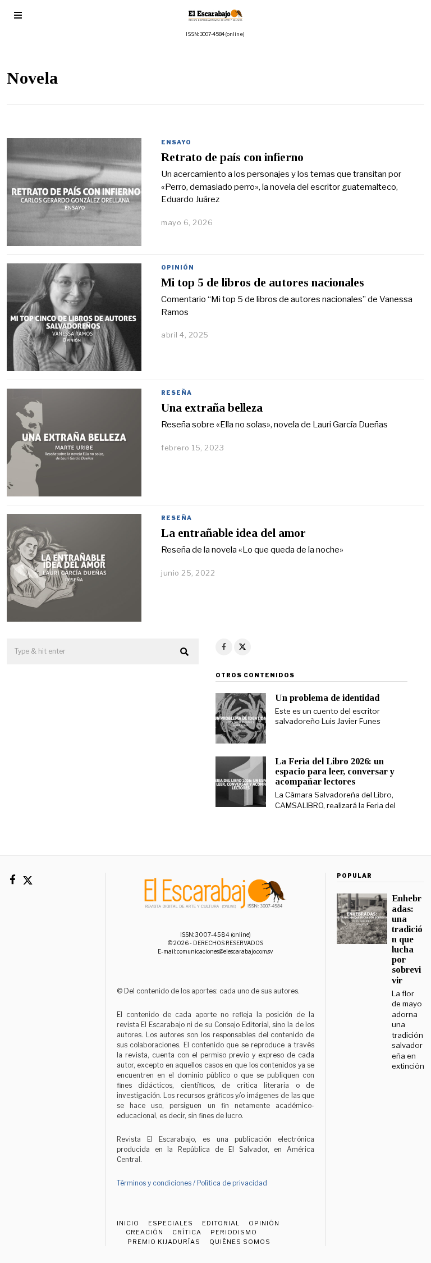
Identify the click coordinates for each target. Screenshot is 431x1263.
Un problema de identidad (327, 697)
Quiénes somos (239, 1242)
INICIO (128, 1223)
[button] (185, 652)
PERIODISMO (233, 1232)
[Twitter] (242, 647)
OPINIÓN (177, 267)
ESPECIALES (170, 1223)
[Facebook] (224, 647)
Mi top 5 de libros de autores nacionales (262, 282)
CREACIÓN (144, 1232)
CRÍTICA (186, 1232)
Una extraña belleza (212, 407)
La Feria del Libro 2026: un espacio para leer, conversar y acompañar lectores (335, 771)
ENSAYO (176, 142)
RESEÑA (176, 392)
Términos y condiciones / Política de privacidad (192, 1183)
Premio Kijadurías (163, 1242)
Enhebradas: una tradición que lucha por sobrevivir (407, 939)
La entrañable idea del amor (233, 533)
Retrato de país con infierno (232, 157)
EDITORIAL (221, 1223)
